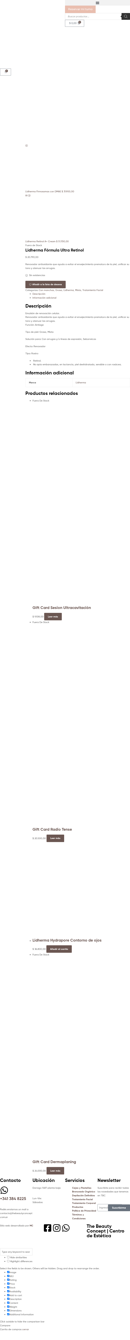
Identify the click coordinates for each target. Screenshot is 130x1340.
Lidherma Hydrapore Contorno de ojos (67, 940)
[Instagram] (56, 1228)
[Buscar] (126, 16)
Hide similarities (18, 1257)
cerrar (25, 1329)
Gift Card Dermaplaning (54, 1161)
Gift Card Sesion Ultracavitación (61, 607)
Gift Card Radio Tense (52, 829)
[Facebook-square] (47, 1228)
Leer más (53, 616)
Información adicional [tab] (44, 297)
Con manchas (46, 290)
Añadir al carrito (59, 949)
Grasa (58, 290)
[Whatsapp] (66, 1228)
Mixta (78, 290)
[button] (97, 3)
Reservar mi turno (80, 9)
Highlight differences (20, 1261)
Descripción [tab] (38, 293)
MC (31, 1225)
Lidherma (68, 290)
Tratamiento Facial (92, 290)
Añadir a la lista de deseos (47, 284)
